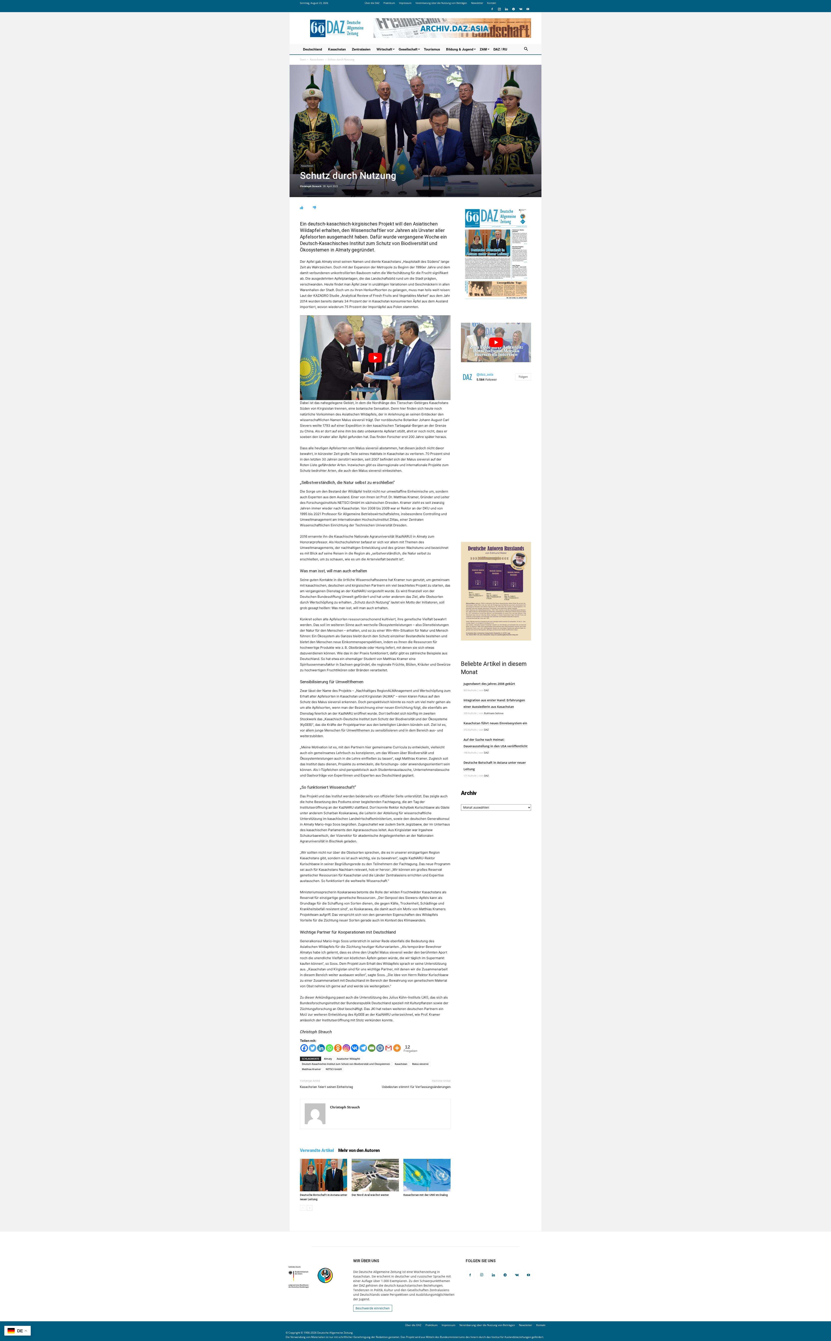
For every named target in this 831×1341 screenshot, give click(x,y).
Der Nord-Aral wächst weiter (370, 1195)
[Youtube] (528, 9)
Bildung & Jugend (459, 49)
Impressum (405, 3)
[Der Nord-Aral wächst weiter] (375, 1175)
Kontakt (491, 3)
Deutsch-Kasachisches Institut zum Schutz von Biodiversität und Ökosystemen (346, 1063)
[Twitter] (312, 1048)
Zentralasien (361, 49)
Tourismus (432, 49)
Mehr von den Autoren (359, 1150)
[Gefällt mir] (301, 208)
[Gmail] (388, 1048)
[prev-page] (302, 1208)
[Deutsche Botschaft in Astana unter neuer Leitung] (323, 1175)
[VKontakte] (520, 9)
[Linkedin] (506, 9)
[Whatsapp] (329, 1048)
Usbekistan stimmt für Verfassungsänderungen (416, 1087)
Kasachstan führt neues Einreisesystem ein (495, 723)
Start (303, 59)
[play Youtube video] (375, 357)
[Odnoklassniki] (338, 1048)
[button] (526, 49)
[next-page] (309, 1208)
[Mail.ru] (380, 1048)
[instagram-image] (496, 422)
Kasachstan (337, 49)
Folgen (523, 376)
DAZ (486, 690)
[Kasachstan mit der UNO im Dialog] (427, 1175)
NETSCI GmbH (334, 1069)
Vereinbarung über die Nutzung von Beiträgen (441, 3)
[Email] (371, 1048)
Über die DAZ (372, 3)
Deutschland (312, 49)
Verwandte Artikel (317, 1150)
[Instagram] (499, 9)
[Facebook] (492, 9)
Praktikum (389, 3)
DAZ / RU (500, 49)
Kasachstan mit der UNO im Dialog (425, 1195)
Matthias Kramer (311, 1069)
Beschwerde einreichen (373, 1308)
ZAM (483, 49)
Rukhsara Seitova (493, 713)
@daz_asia (485, 374)
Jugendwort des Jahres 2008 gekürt (489, 684)
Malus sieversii (420, 1063)
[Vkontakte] (355, 1048)
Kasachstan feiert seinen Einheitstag (326, 1087)
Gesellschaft (408, 49)
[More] (397, 1048)
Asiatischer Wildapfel (348, 1058)
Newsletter (477, 3)
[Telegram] (513, 9)
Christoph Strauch (310, 186)
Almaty (328, 1058)
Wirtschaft (384, 49)
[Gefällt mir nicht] (314, 208)
